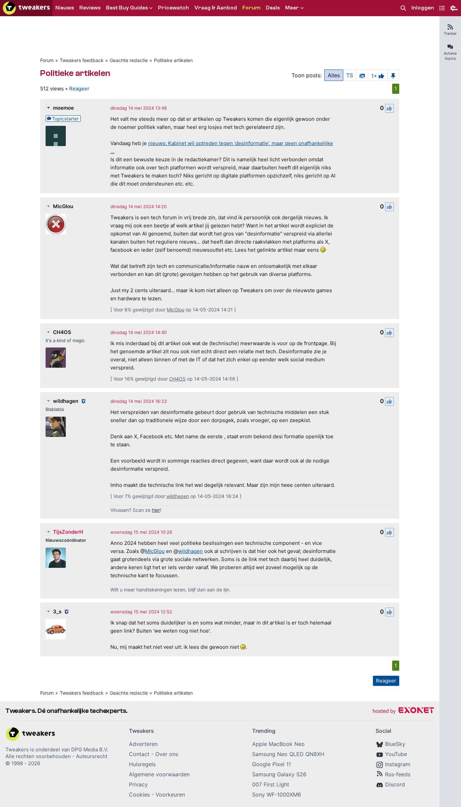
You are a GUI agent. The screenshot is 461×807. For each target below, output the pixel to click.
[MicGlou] (56, 224)
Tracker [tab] (450, 33)
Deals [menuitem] (273, 8)
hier (156, 510)
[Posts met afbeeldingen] (362, 75)
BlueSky (395, 744)
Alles (334, 75)
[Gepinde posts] (393, 75)
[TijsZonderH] (56, 558)
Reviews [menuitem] (90, 8)
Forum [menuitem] (251, 8)
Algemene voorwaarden (159, 774)
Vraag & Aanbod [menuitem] (215, 8)
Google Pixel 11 (271, 764)
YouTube (396, 754)
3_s (57, 611)
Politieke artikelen (173, 60)
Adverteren (143, 744)
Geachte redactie (129, 60)
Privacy (138, 784)
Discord (395, 784)
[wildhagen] (56, 427)
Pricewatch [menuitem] (173, 8)
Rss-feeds (397, 774)
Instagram (397, 764)
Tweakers (17, 749)
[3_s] (56, 629)
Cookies (139, 794)
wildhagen (65, 401)
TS (349, 75)
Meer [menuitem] (292, 8)
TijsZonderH (68, 532)
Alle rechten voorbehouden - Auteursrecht (56, 756)
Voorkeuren (170, 794)
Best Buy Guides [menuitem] (127, 8)
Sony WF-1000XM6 (276, 794)
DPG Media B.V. (89, 749)
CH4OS (62, 332)
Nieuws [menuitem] (64, 8)
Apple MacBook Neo (278, 744)
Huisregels (142, 764)
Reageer (79, 88)
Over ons (166, 754)
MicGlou (63, 206)
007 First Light (270, 784)
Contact (139, 754)
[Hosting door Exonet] (403, 711)
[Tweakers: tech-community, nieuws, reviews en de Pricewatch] (26, 8)
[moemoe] (56, 136)
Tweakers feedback (82, 60)
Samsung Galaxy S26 (279, 774)
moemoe (63, 108)
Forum (47, 60)
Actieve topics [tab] (450, 56)
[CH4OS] (56, 357)
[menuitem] (403, 8)
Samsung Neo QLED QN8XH (288, 754)
